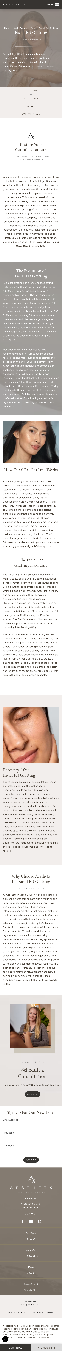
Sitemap (50, 1312)
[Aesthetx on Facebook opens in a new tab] (22, 1221)
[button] (5, 1339)
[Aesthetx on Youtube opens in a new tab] (31, 1221)
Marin (31, 106)
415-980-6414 (44, 1337)
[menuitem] (22, 1221)
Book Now (32, 1094)
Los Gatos (31, 90)
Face (33, 28)
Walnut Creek (31, 114)
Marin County (20, 28)
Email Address (11, 1120)
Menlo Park (31, 98)
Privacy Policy (36, 1312)
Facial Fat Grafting (48, 28)
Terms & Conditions (17, 1312)
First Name (9, 1132)
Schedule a (32, 1070)
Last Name (8, 1145)
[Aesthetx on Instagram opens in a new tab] (39, 1221)
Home (7, 28)
